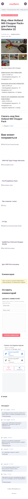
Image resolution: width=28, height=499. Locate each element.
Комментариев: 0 (15, 34)
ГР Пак (4, 221)
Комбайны (15, 15)
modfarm (14, 4)
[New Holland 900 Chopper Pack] (14, 46)
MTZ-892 (6, 454)
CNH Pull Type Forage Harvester (13, 160)
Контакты (14, 493)
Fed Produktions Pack (9, 181)
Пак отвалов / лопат (9, 201)
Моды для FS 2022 (6, 15)
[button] (14, 126)
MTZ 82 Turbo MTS (8, 470)
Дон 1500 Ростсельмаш (10, 264)
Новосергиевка (7, 416)
